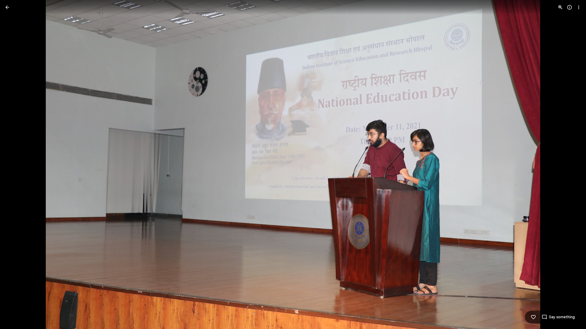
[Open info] (569, 7)
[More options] (578, 7)
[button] (12, 164)
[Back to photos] (7, 7)
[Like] (533, 317)
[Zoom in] (560, 7)
